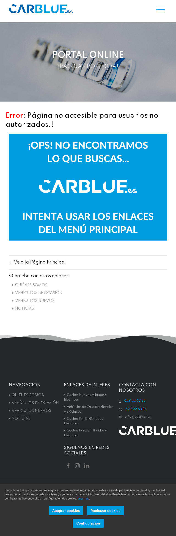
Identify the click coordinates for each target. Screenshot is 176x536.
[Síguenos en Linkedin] (86, 465)
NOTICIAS (24, 309)
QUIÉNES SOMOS (31, 285)
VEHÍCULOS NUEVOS (35, 301)
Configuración (88, 523)
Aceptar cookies (66, 510)
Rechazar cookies (105, 510)
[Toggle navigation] (160, 10)
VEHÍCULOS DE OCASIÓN (38, 293)
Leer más (83, 498)
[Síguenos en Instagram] (77, 465)
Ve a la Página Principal (40, 262)
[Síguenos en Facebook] (68, 465)
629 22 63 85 (135, 400)
